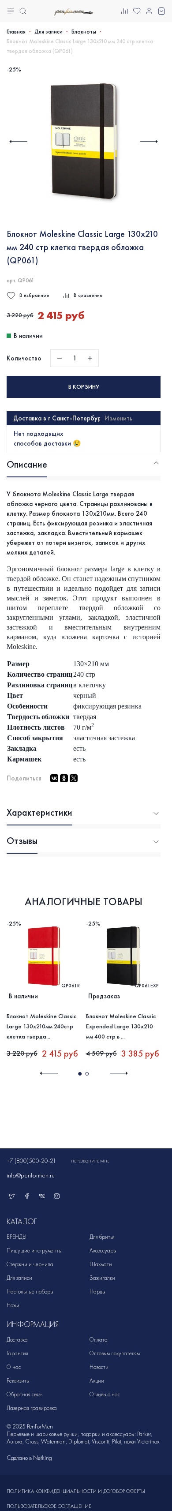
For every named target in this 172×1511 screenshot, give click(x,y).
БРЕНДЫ (16, 1237)
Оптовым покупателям (115, 1353)
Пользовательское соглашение (49, 1506)
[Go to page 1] (80, 1074)
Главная (16, 31)
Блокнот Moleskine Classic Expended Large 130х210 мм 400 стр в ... (121, 1026)
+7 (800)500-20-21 (31, 1161)
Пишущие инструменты (34, 1250)
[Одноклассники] (64, 778)
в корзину (83, 386)
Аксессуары (103, 1250)
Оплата (99, 1339)
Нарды (97, 1291)
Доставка (17, 1339)
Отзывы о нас (105, 1394)
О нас (14, 1367)
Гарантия (17, 1353)
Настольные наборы (30, 1291)
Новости (99, 1367)
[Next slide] (149, 141)
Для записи (48, 31)
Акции (97, 1380)
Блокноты (83, 31)
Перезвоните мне (90, 1161)
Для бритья (102, 1237)
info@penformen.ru (31, 1175)
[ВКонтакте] (54, 778)
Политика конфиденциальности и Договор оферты (76, 1491)
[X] (74, 778)
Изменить (118, 418)
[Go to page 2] (87, 1074)
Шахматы (101, 1264)
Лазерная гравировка (32, 1408)
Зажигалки (102, 1278)
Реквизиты (18, 1380)
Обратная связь (24, 1394)
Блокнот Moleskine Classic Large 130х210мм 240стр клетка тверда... (41, 1026)
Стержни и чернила (30, 1264)
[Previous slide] (18, 141)
